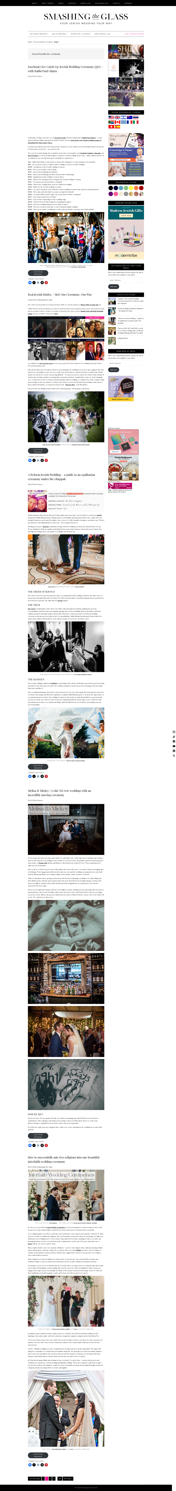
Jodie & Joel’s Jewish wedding (51, 444)
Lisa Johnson (53, 1223)
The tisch (31, 609)
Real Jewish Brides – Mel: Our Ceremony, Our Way (60, 294)
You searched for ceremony (43, 42)
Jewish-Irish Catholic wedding (61, 1329)
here (56, 314)
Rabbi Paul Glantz (89, 138)
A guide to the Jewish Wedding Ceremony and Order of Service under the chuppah (131, 301)
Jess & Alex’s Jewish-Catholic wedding (85, 1223)
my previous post (46, 363)
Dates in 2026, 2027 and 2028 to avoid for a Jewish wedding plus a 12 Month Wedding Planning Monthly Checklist (130, 330)
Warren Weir (70, 385)
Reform (46, 527)
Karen (30, 1244)
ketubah (83, 153)
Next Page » (68, 1479)
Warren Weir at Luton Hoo (89, 305)
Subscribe (113, 286)
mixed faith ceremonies (56, 1227)
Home (30, 42)
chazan (60, 601)
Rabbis (78, 1250)
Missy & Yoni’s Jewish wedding (76, 760)
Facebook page (60, 138)
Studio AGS (43, 863)
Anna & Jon (51, 586)
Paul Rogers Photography (78, 267)
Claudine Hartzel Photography (81, 444)
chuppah (97, 153)
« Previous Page (34, 1479)
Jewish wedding (79, 586)
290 (60, 1479)
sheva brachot (33, 156)
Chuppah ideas (123, 338)
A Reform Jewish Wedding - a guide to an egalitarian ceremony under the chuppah (131, 320)
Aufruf (99, 515)
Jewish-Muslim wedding (59, 1449)
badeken (90, 153)
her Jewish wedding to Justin (83, 674)
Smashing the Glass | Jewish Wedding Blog (86, 19)
